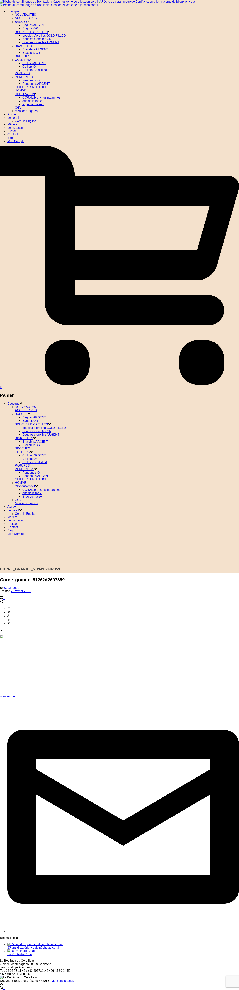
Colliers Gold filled (34, 69)
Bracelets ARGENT (35, 49)
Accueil (12, 114)
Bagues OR (30, 28)
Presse (12, 131)
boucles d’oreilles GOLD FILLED (44, 35)
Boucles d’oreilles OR (36, 38)
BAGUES (21, 21)
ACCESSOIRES (26, 18)
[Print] (1, 630)
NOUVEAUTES (25, 14)
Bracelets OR (31, 52)
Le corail (13, 117)
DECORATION (25, 94)
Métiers (12, 124)
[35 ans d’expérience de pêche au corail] (35, 944)
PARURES (22, 73)
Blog (10, 137)
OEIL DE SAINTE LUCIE (31, 87)
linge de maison (33, 104)
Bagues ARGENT (34, 25)
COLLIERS (22, 59)
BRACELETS (24, 46)
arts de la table (32, 100)
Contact (12, 134)
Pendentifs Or (31, 80)
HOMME (20, 90)
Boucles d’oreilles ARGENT (40, 42)
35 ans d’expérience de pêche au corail (33, 947)
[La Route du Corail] (21, 950)
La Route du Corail (19, 954)
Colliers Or (29, 66)
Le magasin (15, 127)
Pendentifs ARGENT (36, 83)
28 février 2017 (21, 591)
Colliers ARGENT (34, 63)
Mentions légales (26, 111)
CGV (18, 107)
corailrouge (11, 587)
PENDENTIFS (24, 77)
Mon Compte (15, 141)
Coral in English (25, 121)
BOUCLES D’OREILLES (31, 32)
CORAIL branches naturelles (41, 97)
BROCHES (22, 56)
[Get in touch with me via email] (123, 931)
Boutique (13, 11)
